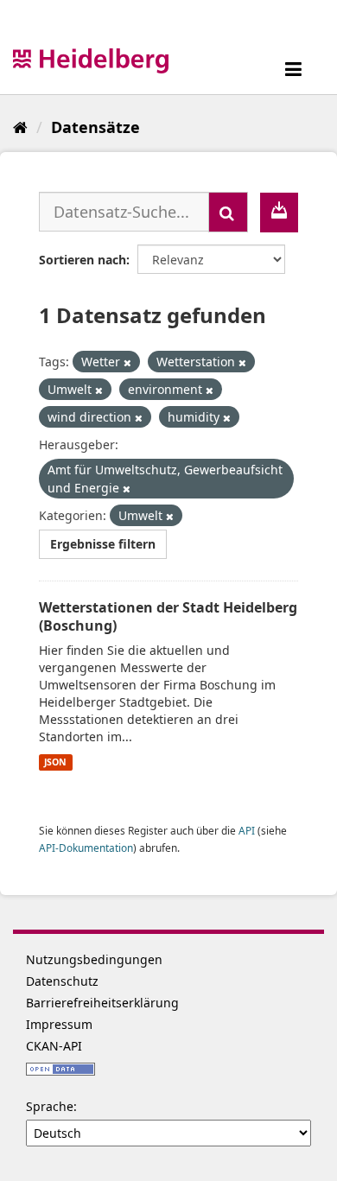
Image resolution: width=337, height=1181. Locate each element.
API (246, 830)
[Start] (20, 127)
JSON (55, 762)
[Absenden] (228, 212)
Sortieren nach (82, 259)
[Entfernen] (127, 362)
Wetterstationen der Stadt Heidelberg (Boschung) (168, 616)
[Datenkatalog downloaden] (279, 212)
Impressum (59, 1024)
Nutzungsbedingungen (94, 959)
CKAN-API (54, 1046)
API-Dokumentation (86, 847)
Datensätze (95, 127)
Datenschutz (62, 981)
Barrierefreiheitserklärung (102, 1002)
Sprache (49, 1106)
